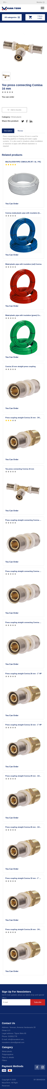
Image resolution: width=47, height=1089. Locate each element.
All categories (11, 17)
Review (20, 131)
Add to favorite (15, 110)
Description (8, 131)
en (4, 2)
